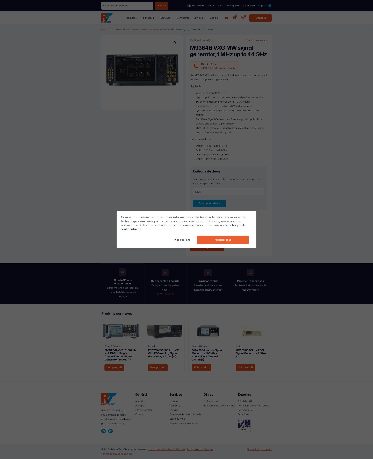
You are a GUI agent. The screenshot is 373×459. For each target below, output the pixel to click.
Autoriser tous (223, 239)
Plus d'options (182, 239)
